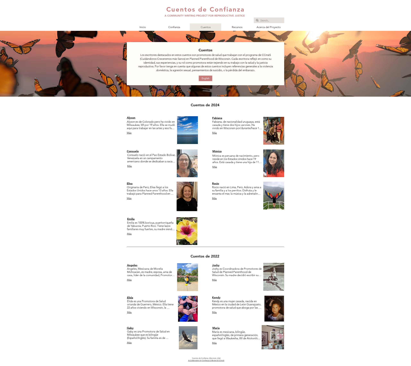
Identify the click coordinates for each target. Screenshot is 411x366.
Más (129, 132)
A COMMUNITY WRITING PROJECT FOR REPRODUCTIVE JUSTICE (205, 15)
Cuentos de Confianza (205, 9)
